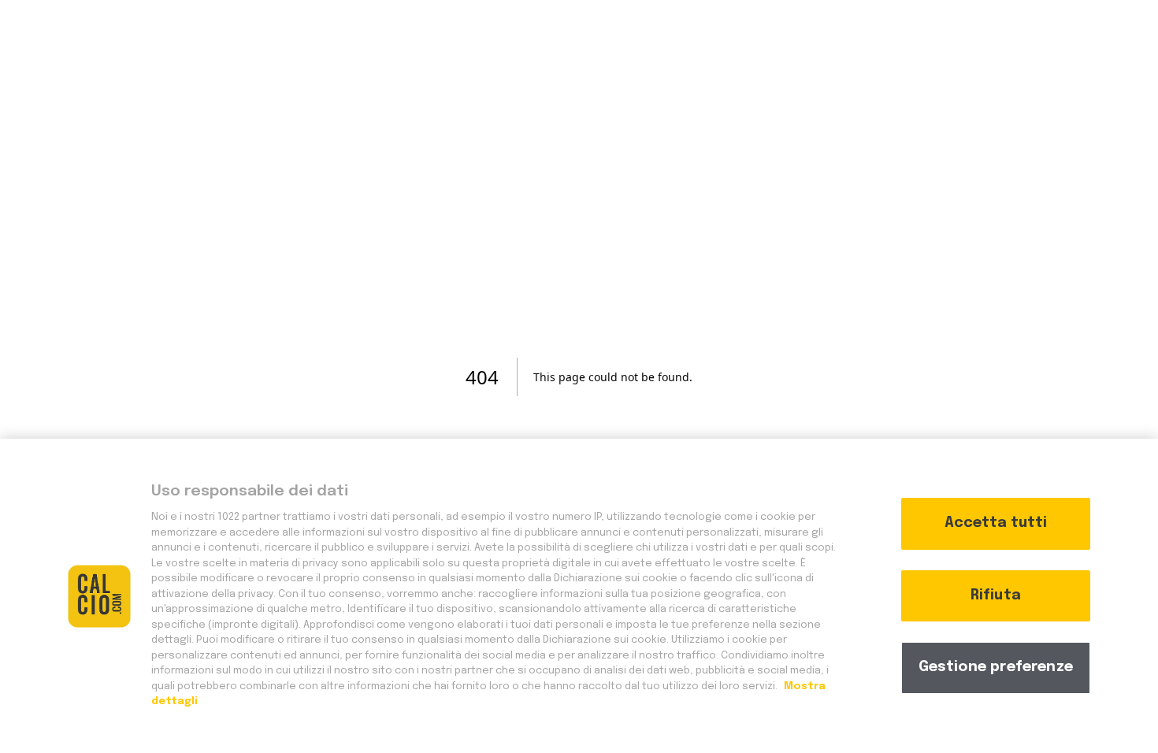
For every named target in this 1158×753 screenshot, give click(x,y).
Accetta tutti (996, 523)
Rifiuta (996, 595)
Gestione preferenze (996, 667)
